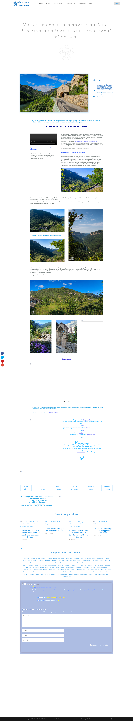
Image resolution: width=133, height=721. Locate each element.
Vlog (98, 94)
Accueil (41, 3)
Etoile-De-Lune (58, 719)
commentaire (81, 452)
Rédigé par (99, 80)
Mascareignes (52, 565)
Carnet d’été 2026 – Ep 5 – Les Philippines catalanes (103, 531)
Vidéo (37, 574)
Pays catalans (60, 567)
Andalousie (69, 558)
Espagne (32, 562)
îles (110, 562)
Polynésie (87, 567)
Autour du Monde (97, 558)
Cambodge (34, 560)
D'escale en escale (74, 487)
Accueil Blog (25, 487)
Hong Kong (93, 562)
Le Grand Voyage (62, 574)
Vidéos (111, 92)
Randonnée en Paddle (40, 569)
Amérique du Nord (58, 558)
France (106, 91)
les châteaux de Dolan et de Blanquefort (86, 141)
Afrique (26, 558)
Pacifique (36, 567)
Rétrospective (27, 572)
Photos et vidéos (57, 3)
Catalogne (65, 560)
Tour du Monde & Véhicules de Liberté (80, 574)
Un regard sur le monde (85, 572)
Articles (48, 3)
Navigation (74, 565)
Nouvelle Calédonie (104, 565)
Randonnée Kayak (54, 569)
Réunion (35, 572)
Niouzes (81, 565)
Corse (79, 560)
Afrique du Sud (35, 558)
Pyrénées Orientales (83, 569)
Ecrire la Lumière (98, 560)
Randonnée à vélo (27, 569)
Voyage (101, 94)
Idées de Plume (103, 562)
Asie (82, 558)
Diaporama (99, 91)
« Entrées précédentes (26, 549)
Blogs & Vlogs (91, 487)
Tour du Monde (42, 487)
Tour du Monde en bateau (85, 3)
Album (43, 558)
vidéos (81, 433)
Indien (36, 565)
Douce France (87, 560)
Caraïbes (48, 560)
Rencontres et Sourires (68, 569)
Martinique (43, 565)
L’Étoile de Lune (67, 576)
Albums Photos (107, 487)
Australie (88, 558)
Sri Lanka (59, 572)
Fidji (61, 562)
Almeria (49, 558)
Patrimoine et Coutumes (105, 92)
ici (83, 425)
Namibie (66, 565)
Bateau (107, 558)
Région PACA (95, 569)
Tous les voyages (50, 574)
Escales (107, 560)
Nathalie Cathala (106, 80)
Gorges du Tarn (110, 91)
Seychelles (50, 572)
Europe (102, 91)
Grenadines (85, 562)
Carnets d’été (56, 560)
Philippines (79, 567)
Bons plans (26, 560)
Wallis (102, 572)
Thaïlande (73, 572)
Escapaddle (25, 562)
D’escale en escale (70, 3)
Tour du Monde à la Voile (101, 574)
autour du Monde (90, 434)
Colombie (73, 560)
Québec (93, 567)
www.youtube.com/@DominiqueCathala (37, 506)
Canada (41, 560)
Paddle (108, 572)
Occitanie (99, 92)
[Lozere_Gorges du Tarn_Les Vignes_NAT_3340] (66, 364)
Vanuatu (95, 572)
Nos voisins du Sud (90, 565)
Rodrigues (43, 572)
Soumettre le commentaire (99, 645)
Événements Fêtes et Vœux (51, 562)
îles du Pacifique (28, 565)
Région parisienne (106, 569)
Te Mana (65, 572)
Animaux (76, 558)
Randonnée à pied (102, 567)
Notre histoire (58, 487)
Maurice (60, 565)
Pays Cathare (70, 567)
